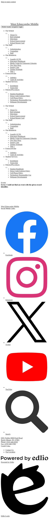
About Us (13, 35)
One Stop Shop (15, 65)
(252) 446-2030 (12, 442)
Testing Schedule (16, 69)
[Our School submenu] (6, 33)
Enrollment (14, 86)
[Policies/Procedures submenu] (6, 92)
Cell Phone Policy (16, 98)
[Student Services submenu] (6, 84)
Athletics (13, 78)
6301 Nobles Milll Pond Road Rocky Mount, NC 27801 (12, 439)
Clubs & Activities (16, 80)
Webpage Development (18, 102)
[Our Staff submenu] (6, 47)
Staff (11, 53)
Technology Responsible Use (20, 100)
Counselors (14, 51)
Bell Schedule (15, 37)
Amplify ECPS (15, 59)
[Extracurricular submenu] (6, 76)
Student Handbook (17, 94)
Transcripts (14, 88)
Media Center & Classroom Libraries (23, 63)
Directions (13, 39)
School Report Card (17, 43)
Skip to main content (8, 2)
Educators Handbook (17, 61)
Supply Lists (14, 67)
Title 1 (12, 71)
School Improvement (17, 41)
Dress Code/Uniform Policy (20, 96)
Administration (15, 49)
